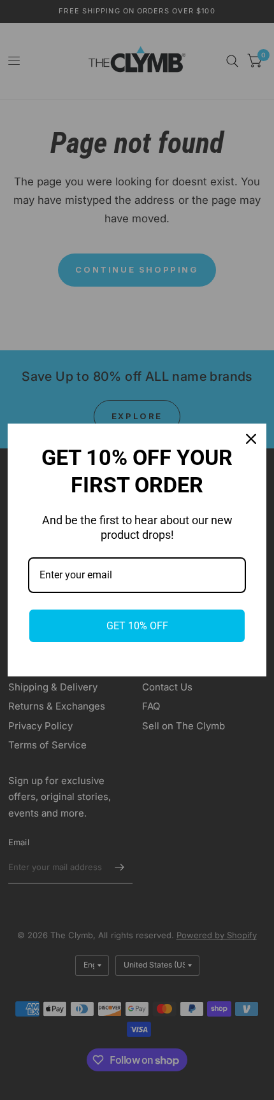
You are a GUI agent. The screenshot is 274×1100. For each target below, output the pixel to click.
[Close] (251, 439)
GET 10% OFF (137, 626)
